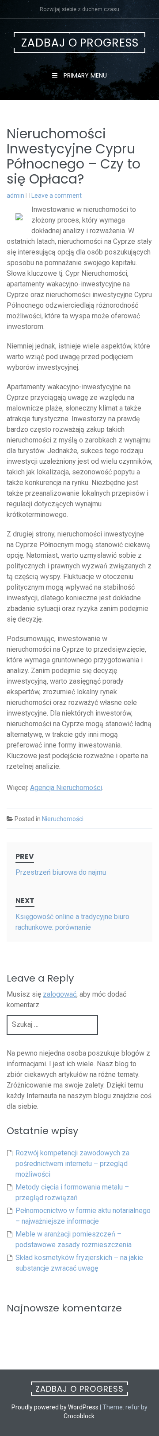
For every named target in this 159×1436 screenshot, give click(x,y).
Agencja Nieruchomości (66, 787)
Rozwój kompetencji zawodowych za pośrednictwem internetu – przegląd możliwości (72, 1163)
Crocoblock (79, 1416)
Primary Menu (84, 75)
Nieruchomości (62, 818)
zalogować (59, 994)
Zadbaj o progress (80, 43)
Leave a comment (56, 195)
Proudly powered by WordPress (54, 1407)
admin (15, 195)
